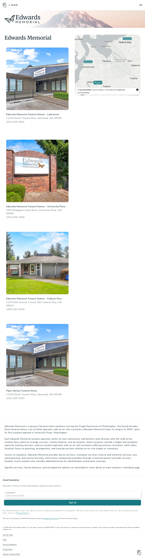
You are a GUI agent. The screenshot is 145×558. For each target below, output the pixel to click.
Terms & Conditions (10, 545)
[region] (107, 65)
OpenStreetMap (83, 92)
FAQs (5, 540)
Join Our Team (8, 535)
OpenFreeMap (98, 89)
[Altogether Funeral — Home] (5, 5)
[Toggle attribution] (137, 89)
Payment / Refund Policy (11, 554)
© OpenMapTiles (110, 89)
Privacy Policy (22, 513)
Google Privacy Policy (50, 519)
